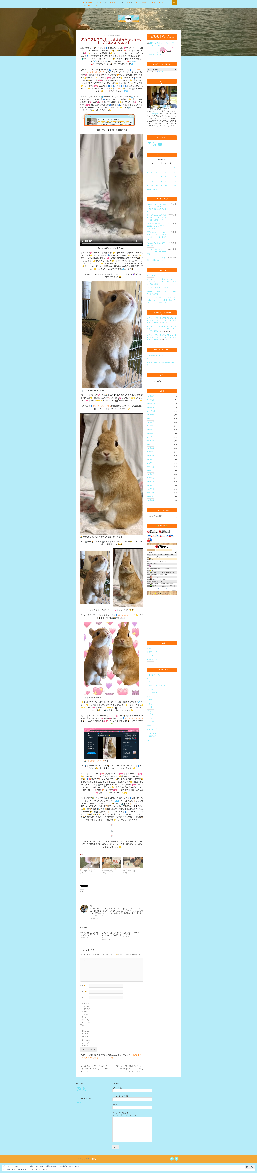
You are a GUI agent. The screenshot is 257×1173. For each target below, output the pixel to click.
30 (175, 186)
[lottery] (133, 862)
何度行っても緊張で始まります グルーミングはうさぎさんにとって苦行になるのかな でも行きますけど (129, 1069)
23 (175, 181)
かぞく (151, 700)
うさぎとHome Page (86, 2)
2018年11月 (151, 497)
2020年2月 (150, 441)
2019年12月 (151, 448)
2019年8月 (150, 463)
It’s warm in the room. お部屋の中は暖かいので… (156, 259)
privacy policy (87, 5)
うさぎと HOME (152, 276)
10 (147, 177)
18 (152, 181)
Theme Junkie (110, 1159)
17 (147, 181)
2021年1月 (150, 400)
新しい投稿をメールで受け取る (86, 1043)
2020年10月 (151, 411)
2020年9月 (150, 415)
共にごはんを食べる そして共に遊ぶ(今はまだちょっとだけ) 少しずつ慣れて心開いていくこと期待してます (161, 300)
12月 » (154, 189)
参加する (174, 590)
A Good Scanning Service (155, 355)
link (97, 5)
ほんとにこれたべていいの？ (157, 288)
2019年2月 (150, 485)
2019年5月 (150, 474)
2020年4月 (150, 433)
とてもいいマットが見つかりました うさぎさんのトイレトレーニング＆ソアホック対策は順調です (161, 281)
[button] (95, 577)
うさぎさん (100, 2)
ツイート (79, 1103)
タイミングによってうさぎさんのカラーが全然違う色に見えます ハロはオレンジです (94, 1069)
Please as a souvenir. (109, 869)
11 (152, 177)
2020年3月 (150, 437)
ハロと (104, 35)
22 (170, 181)
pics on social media (87, 869)
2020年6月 (150, 426)
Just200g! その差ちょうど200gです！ (156, 244)
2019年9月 (150, 459)
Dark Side (111, 2)
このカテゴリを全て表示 (162, 588)
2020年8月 (150, 419)
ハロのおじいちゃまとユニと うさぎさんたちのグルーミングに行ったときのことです (156, 207)
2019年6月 (150, 471)
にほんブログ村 (152, 52)
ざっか (136, 2)
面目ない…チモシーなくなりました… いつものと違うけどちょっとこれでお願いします (111, 935)
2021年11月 (151, 396)
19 (156, 181)
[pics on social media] (90, 862)
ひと (120, 2)
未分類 (144, 2)
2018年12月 (151, 493)
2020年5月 (150, 430)
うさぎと (93, 1159)
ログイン (150, 648)
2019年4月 (150, 478)
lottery (125, 869)
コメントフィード (153, 656)
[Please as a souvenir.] (111, 862)
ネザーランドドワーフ (157, 685)
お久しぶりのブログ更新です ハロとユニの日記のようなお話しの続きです (90, 934)
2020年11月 (151, 407)
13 (161, 177)
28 (166, 186)
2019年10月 (151, 456)
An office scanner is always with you (158, 359)
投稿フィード (152, 652)
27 (161, 186)
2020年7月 (150, 422)
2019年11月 (151, 452)
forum (152, 2)
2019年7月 (150, 467)
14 (166, 177)
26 (157, 186)
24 (148, 186)
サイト (82, 998)
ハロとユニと (154, 681)
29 (170, 186)
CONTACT (152, 736)
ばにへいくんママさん (102, 406)
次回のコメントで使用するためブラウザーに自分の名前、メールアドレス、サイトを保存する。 (86, 1014)
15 (170, 177)
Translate (162, 72)
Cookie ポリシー (43, 1169)
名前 (82, 986)
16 (175, 177)
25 (152, 186)
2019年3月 (150, 482)
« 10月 (149, 189)
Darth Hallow (153, 692)
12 (156, 177)
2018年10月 (151, 500)
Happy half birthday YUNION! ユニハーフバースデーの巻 (156, 226)
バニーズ (118, 88)
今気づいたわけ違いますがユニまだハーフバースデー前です (156, 251)
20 (161, 181)
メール (83, 992)
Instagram (155, 114)
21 (166, 181)
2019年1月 (150, 489)
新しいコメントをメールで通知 (86, 1033)
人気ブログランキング (154, 55)
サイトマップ (163, 2)
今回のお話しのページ (96, 761)
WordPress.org (152, 659)
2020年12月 (151, 404)
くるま (128, 2)
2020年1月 (150, 445)
